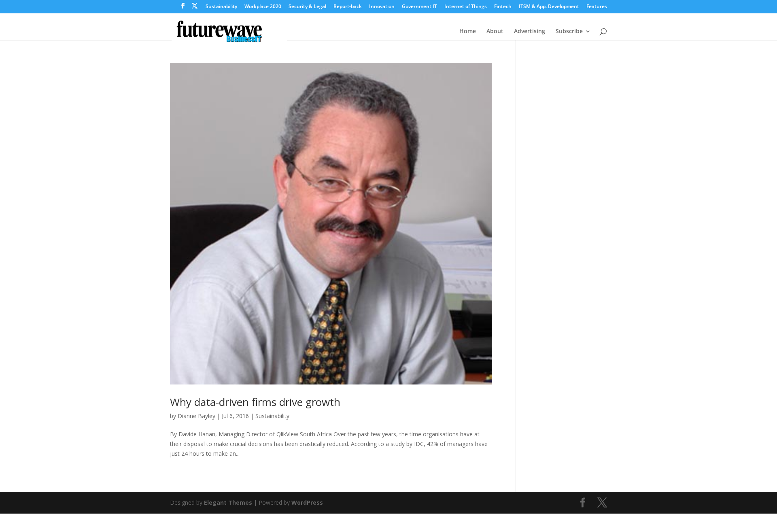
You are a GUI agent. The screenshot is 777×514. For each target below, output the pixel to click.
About (494, 31)
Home (467, 31)
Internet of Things (465, 7)
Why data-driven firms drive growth (255, 402)
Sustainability (221, 7)
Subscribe (569, 31)
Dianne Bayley (196, 416)
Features (596, 7)
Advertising (529, 31)
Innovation (382, 7)
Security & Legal (307, 7)
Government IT (419, 7)
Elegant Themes (228, 502)
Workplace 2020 (262, 7)
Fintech (503, 7)
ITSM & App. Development (549, 7)
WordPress (307, 502)
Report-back (347, 7)
